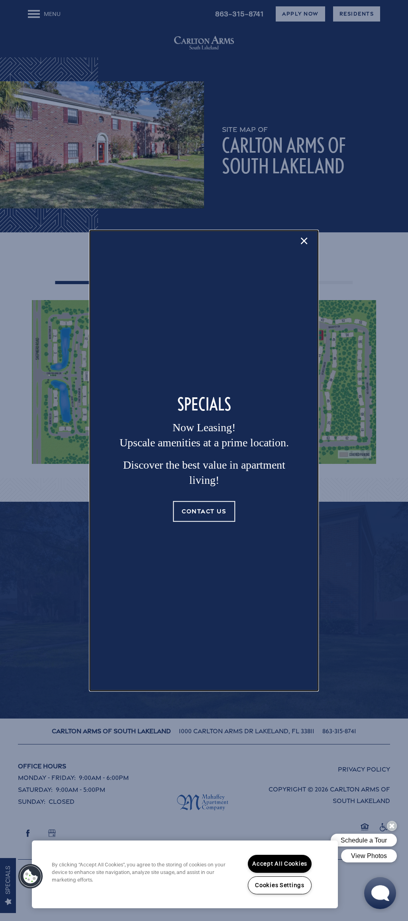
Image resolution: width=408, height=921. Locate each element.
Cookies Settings (279, 885)
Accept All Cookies (279, 863)
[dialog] (204, 460)
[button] (204, 511)
